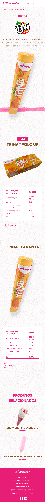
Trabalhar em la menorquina (22, 493)
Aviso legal (22, 477)
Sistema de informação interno (22, 490)
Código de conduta (22, 487)
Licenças (17, 9)
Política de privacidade (22, 480)
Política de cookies (23, 483)
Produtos (10, 9)
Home (4, 9)
